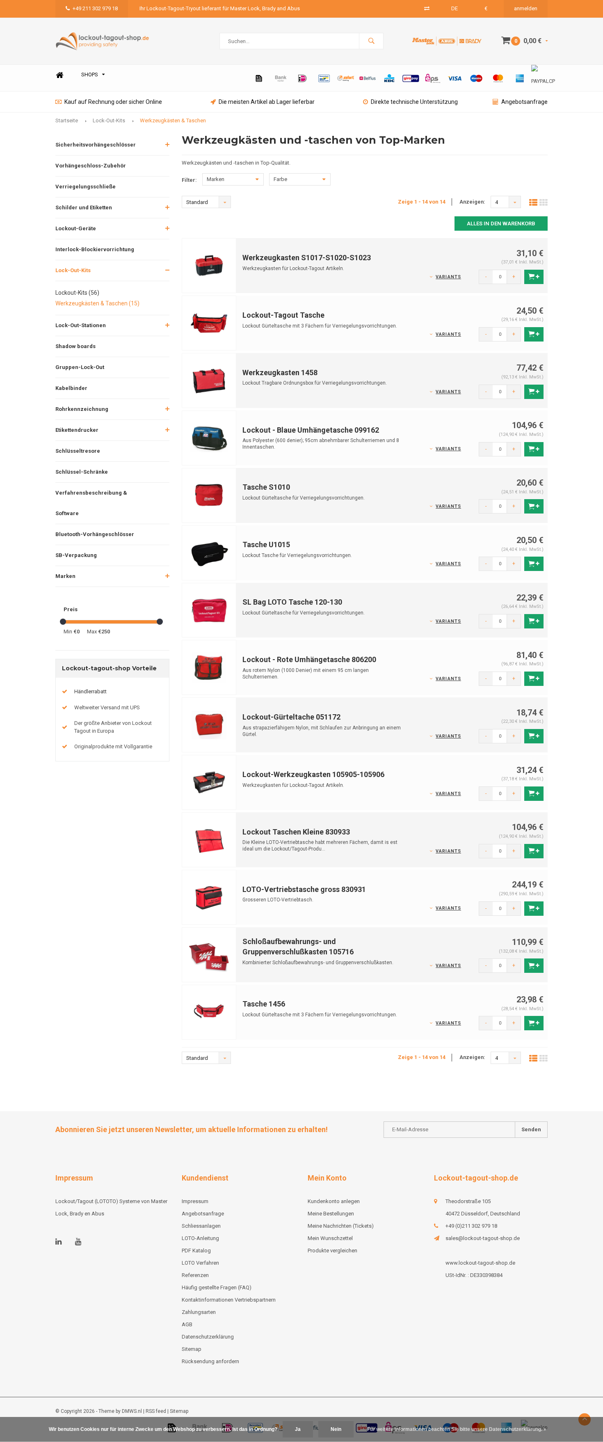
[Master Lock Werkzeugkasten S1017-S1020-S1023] (209, 265)
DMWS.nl (132, 1411)
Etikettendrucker (76, 430)
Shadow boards (75, 346)
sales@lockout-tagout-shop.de (482, 1238)
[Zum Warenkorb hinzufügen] (534, 277)
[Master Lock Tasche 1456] (209, 1012)
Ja (298, 1429)
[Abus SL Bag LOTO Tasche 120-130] (209, 610)
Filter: (189, 180)
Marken (65, 576)
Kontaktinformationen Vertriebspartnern (229, 1300)
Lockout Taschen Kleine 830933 (296, 832)
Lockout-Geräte (75, 228)
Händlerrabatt (90, 691)
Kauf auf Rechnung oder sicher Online (113, 102)
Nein (336, 1429)
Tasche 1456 (263, 1004)
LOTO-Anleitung (200, 1238)
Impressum (195, 1201)
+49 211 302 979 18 (95, 8)
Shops (89, 74)
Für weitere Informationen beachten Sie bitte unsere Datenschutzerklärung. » (456, 1429)
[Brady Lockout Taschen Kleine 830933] (209, 839)
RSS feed (156, 1411)
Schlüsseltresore (77, 451)
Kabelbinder (71, 388)
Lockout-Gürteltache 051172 (291, 717)
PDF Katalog (196, 1250)
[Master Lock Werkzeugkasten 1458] (209, 380)
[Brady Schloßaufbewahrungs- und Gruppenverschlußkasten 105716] (209, 954)
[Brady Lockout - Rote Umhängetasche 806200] (209, 667)
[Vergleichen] (426, 8)
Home (59, 75)
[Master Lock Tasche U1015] (209, 552)
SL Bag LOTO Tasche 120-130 (292, 602)
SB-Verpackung (76, 555)
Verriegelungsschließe (85, 186)
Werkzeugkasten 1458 (279, 372)
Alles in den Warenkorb (501, 223)
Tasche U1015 (266, 544)
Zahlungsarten (199, 1312)
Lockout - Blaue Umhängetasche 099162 (310, 430)
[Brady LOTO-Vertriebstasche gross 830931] (209, 897)
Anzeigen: (472, 202)
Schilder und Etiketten (83, 207)
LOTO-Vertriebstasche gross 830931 (304, 889)
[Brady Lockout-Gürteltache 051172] (209, 725)
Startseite (66, 120)
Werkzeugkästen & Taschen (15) (97, 303)
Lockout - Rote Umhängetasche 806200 (309, 659)
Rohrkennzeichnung (81, 409)
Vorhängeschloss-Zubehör (90, 166)
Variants (448, 277)
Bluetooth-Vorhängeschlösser (94, 534)
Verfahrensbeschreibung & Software (91, 503)
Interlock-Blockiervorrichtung (94, 249)
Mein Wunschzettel (330, 1238)
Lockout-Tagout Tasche (283, 315)
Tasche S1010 (266, 487)
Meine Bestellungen (331, 1213)
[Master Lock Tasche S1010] (209, 495)
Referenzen (195, 1275)
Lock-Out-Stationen (80, 325)
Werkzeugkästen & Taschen (173, 120)
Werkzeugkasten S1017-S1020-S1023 (306, 257)
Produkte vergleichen (332, 1250)
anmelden (525, 8)
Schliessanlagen (201, 1226)
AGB (187, 1324)
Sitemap (191, 1349)
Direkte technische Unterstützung (414, 102)
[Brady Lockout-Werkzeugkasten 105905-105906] (209, 782)
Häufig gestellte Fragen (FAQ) (216, 1287)
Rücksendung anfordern (210, 1361)
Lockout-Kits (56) (77, 292)
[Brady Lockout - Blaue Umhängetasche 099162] (209, 437)
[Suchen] (371, 41)
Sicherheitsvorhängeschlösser (95, 145)
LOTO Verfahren (200, 1263)
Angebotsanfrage (524, 102)
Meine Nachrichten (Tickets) (341, 1226)
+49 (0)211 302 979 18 (471, 1226)
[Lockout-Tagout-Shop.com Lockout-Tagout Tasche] (209, 323)
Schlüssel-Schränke (81, 472)
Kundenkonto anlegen (334, 1201)
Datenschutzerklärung (208, 1337)
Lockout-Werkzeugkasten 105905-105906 (313, 774)
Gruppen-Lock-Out (79, 367)
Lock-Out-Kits (109, 120)
